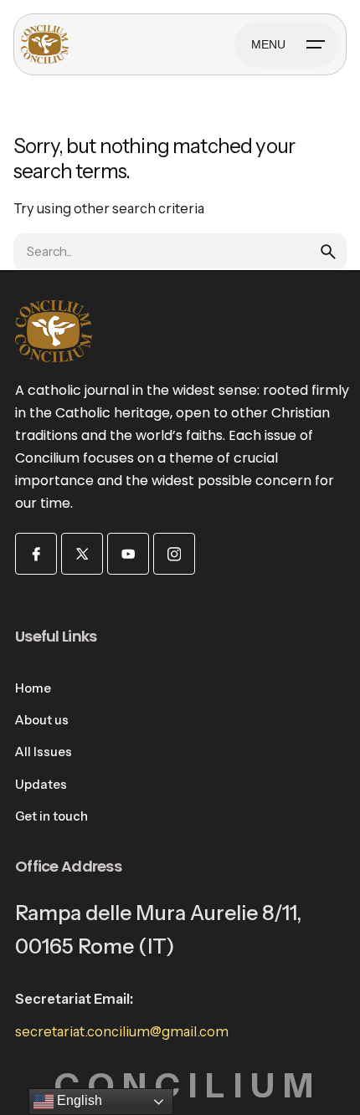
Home (33, 688)
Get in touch (51, 816)
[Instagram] (174, 554)
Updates (41, 784)
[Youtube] (128, 554)
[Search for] (180, 251)
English (78, 1100)
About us (42, 720)
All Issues (43, 752)
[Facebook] (36, 554)
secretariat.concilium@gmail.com (122, 1031)
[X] (82, 554)
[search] (328, 251)
